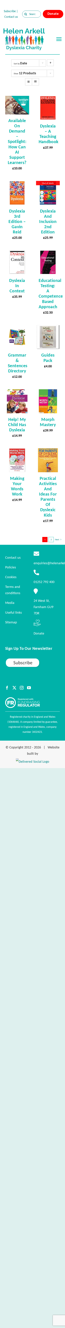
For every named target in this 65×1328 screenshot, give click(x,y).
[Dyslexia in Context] (17, 253)
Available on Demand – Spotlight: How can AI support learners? (17, 141)
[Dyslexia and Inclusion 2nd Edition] (48, 184)
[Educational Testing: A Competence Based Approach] (48, 253)
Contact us (11, 17)
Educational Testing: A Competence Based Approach (51, 293)
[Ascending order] (50, 62)
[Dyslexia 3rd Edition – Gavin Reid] (17, 184)
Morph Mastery (48, 422)
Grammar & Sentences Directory (17, 362)
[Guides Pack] (48, 328)
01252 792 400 (44, 582)
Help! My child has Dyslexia (17, 425)
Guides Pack (47, 357)
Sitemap (11, 622)
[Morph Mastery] (48, 392)
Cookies (10, 577)
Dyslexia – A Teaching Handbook (48, 133)
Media (9, 603)
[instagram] (22, 688)
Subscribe (10, 11)
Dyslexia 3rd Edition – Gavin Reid (17, 221)
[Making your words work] (17, 451)
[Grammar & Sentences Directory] (17, 328)
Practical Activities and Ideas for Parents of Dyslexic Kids (48, 497)
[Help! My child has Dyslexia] (17, 392)
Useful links (13, 612)
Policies (10, 567)
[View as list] (35, 81)
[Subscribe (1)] (32, 659)
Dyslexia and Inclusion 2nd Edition (48, 221)
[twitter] (14, 688)
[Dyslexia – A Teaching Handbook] (48, 99)
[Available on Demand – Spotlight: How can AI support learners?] (17, 99)
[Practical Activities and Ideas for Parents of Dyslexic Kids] (48, 451)
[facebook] (7, 688)
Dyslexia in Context (17, 286)
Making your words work (17, 486)
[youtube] (29, 688)
